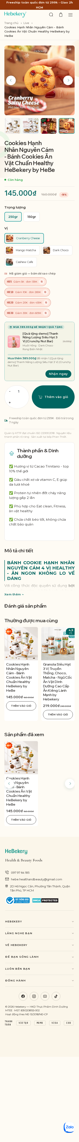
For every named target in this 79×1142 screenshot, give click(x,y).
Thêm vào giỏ (21, 705)
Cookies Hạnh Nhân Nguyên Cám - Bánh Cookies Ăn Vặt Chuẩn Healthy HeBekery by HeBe (19, 677)
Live (26, 23)
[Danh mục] (70, 14)
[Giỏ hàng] (61, 14)
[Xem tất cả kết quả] (51, 14)
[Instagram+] (34, 996)
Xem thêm (12, 594)
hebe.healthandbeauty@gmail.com (36, 879)
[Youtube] (45, 996)
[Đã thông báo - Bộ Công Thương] (17, 900)
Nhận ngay (58, 374)
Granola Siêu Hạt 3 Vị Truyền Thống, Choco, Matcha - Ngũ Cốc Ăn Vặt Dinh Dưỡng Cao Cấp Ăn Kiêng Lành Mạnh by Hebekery (57, 681)
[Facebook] (23, 996)
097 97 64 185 (20, 872)
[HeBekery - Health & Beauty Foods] (15, 14)
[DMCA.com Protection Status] (45, 900)
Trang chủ (11, 23)
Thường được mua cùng (31, 620)
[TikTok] (56, 996)
